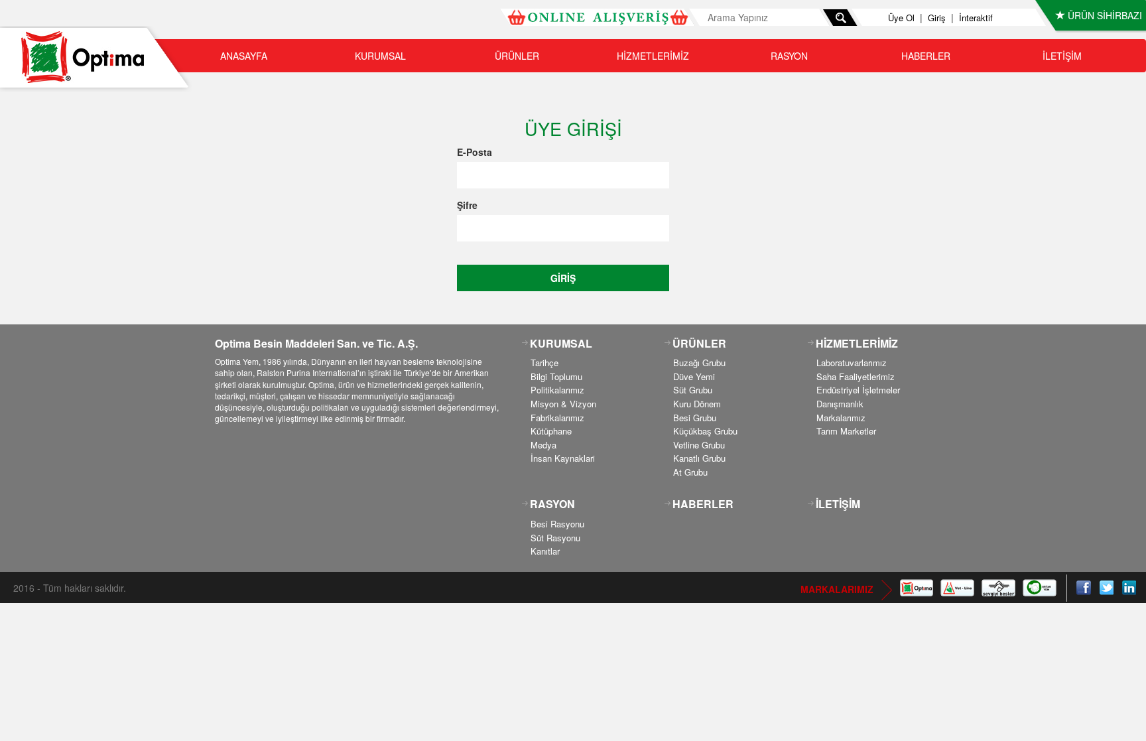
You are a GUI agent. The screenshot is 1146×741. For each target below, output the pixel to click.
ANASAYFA (243, 55)
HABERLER (925, 55)
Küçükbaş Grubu (705, 431)
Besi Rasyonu (557, 523)
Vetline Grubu (699, 444)
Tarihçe (544, 362)
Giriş (937, 17)
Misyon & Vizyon (563, 403)
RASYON (789, 55)
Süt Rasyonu (555, 537)
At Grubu (690, 472)
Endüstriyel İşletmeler (858, 389)
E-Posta (474, 152)
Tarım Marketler (846, 431)
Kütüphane (551, 431)
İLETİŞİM (1062, 55)
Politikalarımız (557, 389)
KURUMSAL (380, 55)
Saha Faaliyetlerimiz (855, 376)
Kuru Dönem (697, 403)
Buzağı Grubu (699, 362)
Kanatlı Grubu (699, 458)
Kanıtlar (545, 551)
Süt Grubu (692, 389)
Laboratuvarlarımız (851, 362)
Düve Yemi (694, 376)
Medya (543, 444)
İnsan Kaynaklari (563, 458)
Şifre (467, 205)
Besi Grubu (694, 417)
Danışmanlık (839, 403)
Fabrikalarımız (557, 417)
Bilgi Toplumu (556, 376)
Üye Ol (901, 17)
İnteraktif (976, 17)
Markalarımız (840, 417)
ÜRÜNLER (517, 55)
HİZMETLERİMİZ (653, 55)
